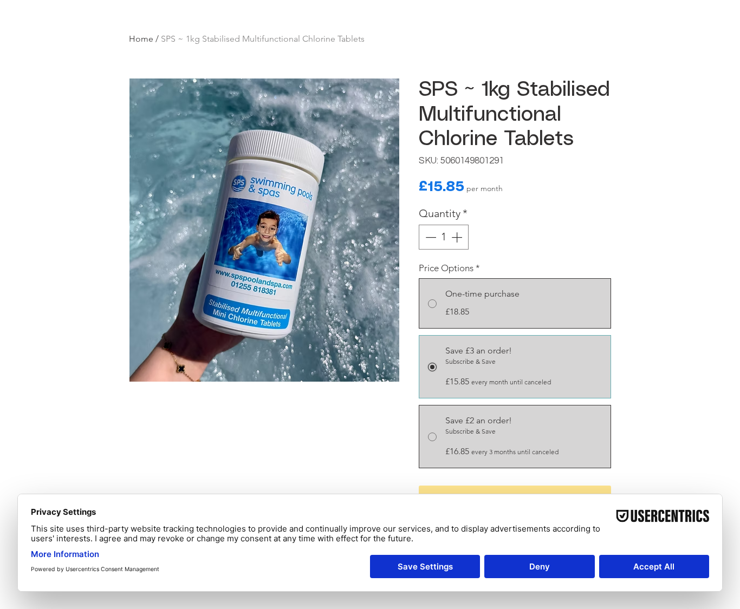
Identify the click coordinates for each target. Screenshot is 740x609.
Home (141, 39)
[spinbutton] (444, 237)
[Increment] (458, 237)
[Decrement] (429, 237)
